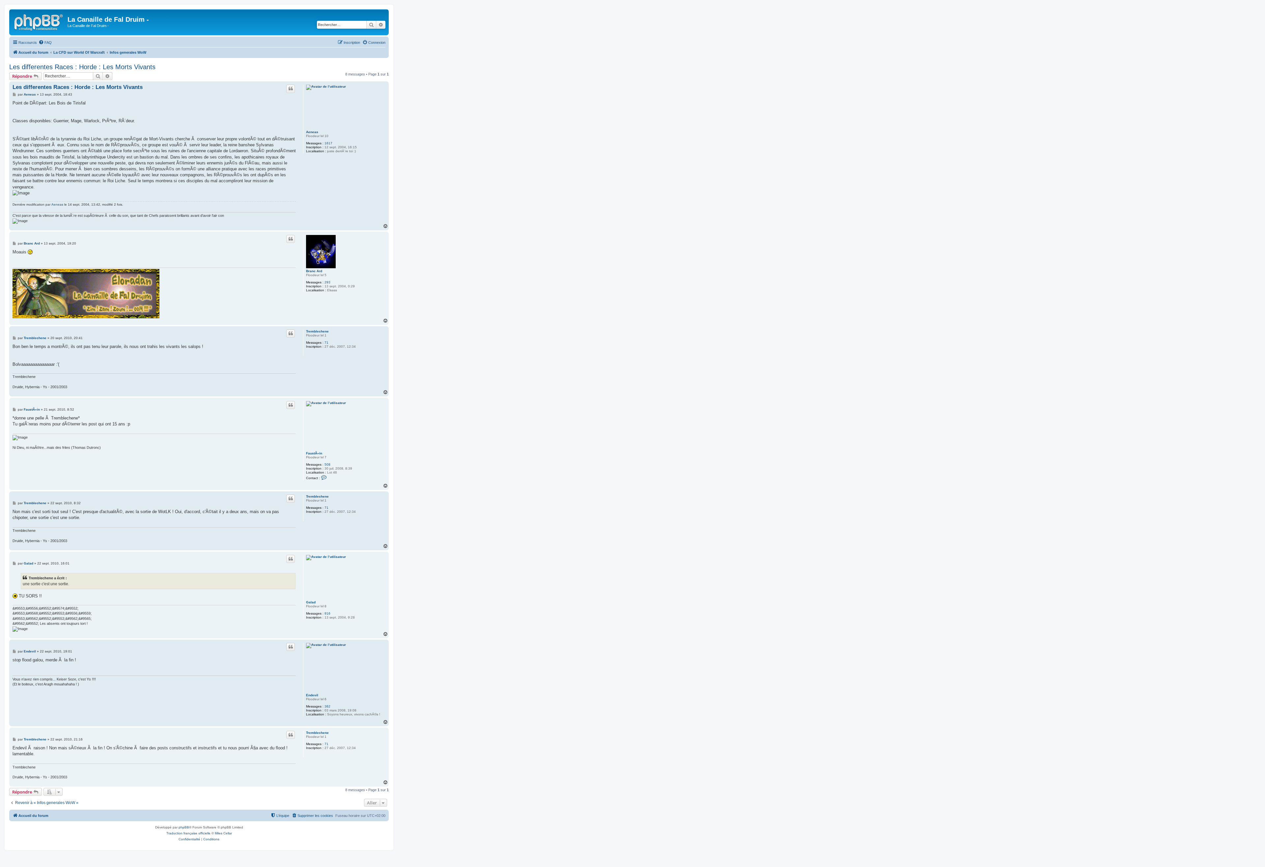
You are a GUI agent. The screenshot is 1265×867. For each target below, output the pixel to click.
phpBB (184, 827)
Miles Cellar (223, 833)
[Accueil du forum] (39, 21)
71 (326, 342)
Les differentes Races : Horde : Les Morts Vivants (82, 67)
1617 (328, 143)
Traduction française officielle (188, 833)
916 (327, 613)
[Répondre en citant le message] (290, 89)
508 (327, 464)
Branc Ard (314, 271)
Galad (311, 602)
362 (327, 706)
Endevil (312, 695)
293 (327, 282)
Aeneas (312, 132)
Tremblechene (317, 331)
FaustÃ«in (314, 453)
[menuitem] (45, 42)
